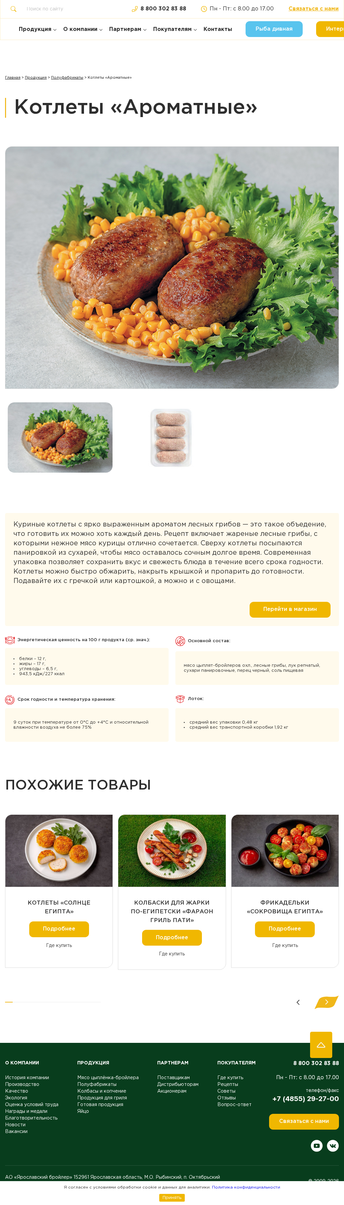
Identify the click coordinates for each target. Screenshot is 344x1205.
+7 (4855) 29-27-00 (305, 1099)
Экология (16, 1098)
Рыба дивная (274, 29)
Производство (22, 1085)
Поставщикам (173, 1078)
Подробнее (59, 929)
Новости (15, 1125)
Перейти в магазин (290, 609)
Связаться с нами (314, 8)
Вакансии (16, 1132)
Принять (172, 1198)
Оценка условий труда (31, 1105)
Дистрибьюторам (178, 1085)
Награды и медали (26, 1111)
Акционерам (171, 1091)
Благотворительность (31, 1118)
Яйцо (83, 1111)
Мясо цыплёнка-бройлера (108, 1078)
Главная (12, 77)
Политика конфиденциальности (246, 1187)
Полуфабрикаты (67, 77)
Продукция (36, 77)
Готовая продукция (100, 1105)
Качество (16, 1091)
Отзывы (226, 1098)
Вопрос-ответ (234, 1105)
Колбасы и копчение (101, 1091)
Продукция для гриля (102, 1098)
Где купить (59, 946)
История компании (27, 1078)
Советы (226, 1091)
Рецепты (227, 1085)
